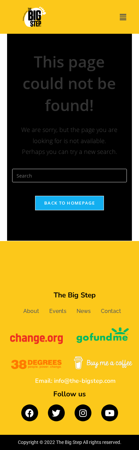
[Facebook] (29, 412)
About (31, 311)
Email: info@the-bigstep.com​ (75, 381)
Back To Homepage (69, 203)
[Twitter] (56, 412)
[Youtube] (109, 412)
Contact (111, 311)
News (84, 311)
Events (57, 311)
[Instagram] (83, 412)
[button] (123, 16)
